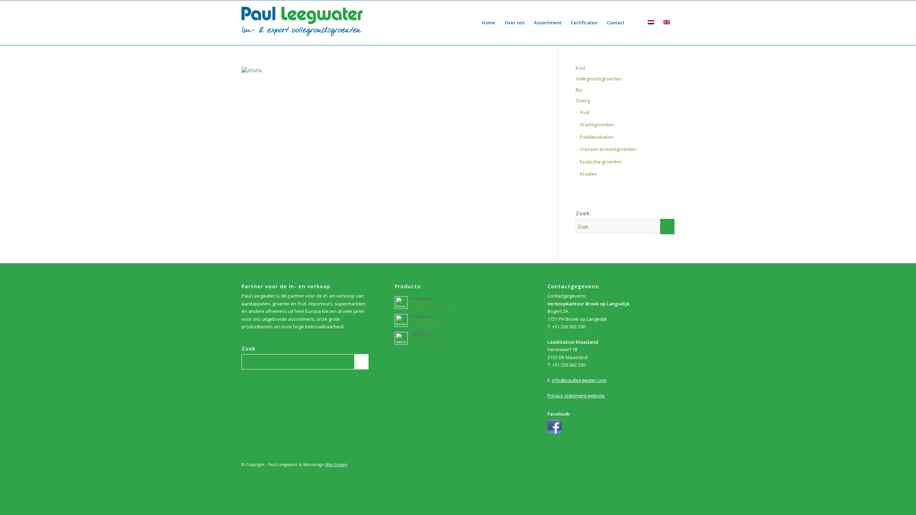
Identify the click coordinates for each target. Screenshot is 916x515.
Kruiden (588, 174)
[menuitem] (488, 22)
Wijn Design (336, 464)
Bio (579, 90)
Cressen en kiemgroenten (608, 149)
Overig (583, 100)
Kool (580, 68)
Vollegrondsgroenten (599, 78)
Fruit (584, 112)
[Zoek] (636, 22)
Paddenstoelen (597, 137)
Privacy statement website (576, 395)
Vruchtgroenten (597, 124)
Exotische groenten (601, 161)
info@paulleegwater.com (579, 380)
